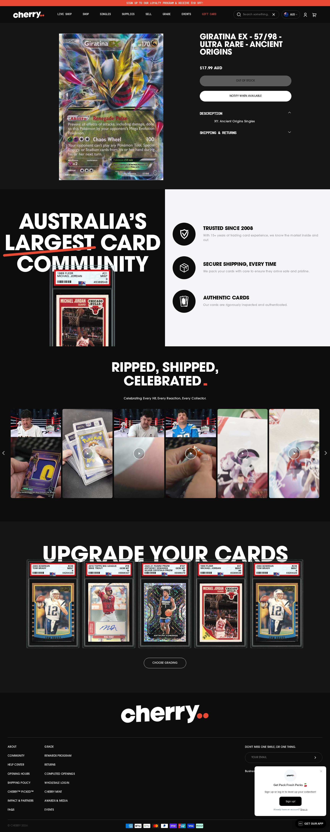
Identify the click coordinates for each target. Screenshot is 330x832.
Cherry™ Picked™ (21, 792)
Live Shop (64, 14)
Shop (86, 14)
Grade (167, 14)
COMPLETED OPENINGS (59, 774)
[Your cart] (314, 14)
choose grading (165, 663)
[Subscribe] (315, 757)
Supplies (128, 14)
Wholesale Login (56, 783)
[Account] (305, 14)
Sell (149, 14)
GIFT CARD (209, 14)
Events (186, 14)
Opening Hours (19, 774)
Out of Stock (245, 80)
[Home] (28, 13)
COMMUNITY (16, 756)
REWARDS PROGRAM (57, 756)
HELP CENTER (16, 764)
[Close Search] (273, 14)
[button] (310, 823)
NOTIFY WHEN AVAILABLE (246, 96)
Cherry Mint (53, 792)
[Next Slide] (326, 453)
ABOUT (12, 747)
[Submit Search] (239, 14)
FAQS (11, 810)
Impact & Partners (20, 801)
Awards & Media (56, 801)
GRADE (49, 747)
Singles (105, 14)
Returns (49, 764)
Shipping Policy (19, 783)
